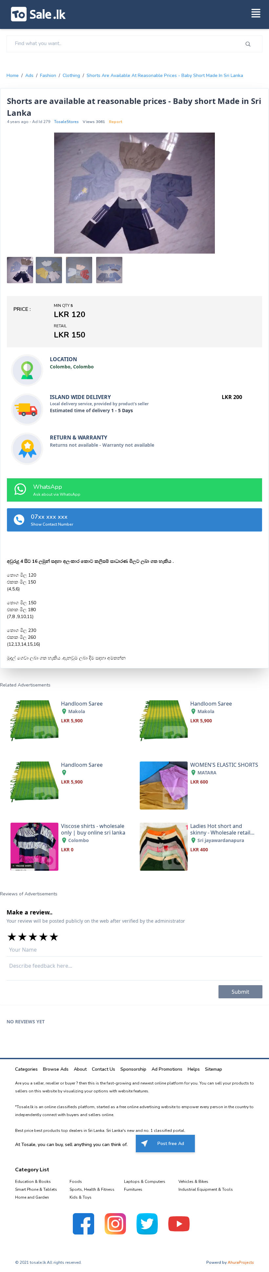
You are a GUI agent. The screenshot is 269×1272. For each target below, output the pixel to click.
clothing (71, 75)
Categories (26, 1069)
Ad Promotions (167, 1069)
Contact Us (103, 1069)
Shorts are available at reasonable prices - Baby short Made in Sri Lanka (165, 75)
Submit (240, 991)
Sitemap (213, 1069)
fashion (48, 75)
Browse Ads (56, 1069)
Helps (194, 1069)
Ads (29, 75)
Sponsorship (133, 1069)
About (80, 1069)
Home (13, 75)
